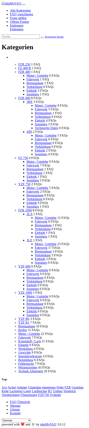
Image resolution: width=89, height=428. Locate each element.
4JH (29, 131)
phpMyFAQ (48, 424)
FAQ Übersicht (20, 402)
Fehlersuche (26, 363)
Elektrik (31, 90)
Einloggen (16, 25)
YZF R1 (23, 322)
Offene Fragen (19, 21)
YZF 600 (24, 266)
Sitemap (15, 405)
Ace (4, 387)
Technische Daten (46, 128)
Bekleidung (25, 360)
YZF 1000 (25, 292)
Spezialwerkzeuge (30, 356)
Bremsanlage (34, 83)
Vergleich (69, 391)
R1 (50, 391)
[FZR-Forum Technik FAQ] (12, 3)
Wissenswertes (27, 367)
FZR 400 (24, 72)
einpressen (49, 387)
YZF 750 (24, 184)
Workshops (25, 348)
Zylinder (55, 395)
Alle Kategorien (20, 10)
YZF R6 (23, 319)
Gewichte (24, 352)
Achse (12, 387)
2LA (29, 214)
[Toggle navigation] (23, 4)
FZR (68, 387)
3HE (29, 102)
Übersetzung (28, 395)
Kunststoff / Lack (29, 341)
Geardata (77, 387)
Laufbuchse (39, 391)
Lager (27, 391)
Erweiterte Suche (54, 36)
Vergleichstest (11, 395)
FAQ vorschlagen (21, 14)
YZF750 (43, 395)
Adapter (22, 387)
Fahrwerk (32, 79)
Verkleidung (34, 87)
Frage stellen (18, 18)
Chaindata (34, 387)
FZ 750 (23, 158)
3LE (29, 240)
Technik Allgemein (30, 371)
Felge (60, 387)
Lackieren (16, 391)
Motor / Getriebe (37, 75)
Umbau (58, 391)
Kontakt (15, 413)
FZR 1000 (25, 210)
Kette (5, 391)
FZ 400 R (24, 68)
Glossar (15, 409)
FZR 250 (24, 64)
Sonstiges (32, 94)
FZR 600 (24, 98)
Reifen (22, 330)
